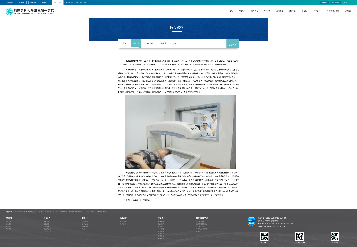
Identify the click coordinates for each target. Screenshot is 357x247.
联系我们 (199, 231)
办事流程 (47, 226)
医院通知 (85, 221)
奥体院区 (33, 2)
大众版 (59, 2)
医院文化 (9, 229)
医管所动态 (200, 226)
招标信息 (85, 224)
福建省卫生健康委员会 (46, 212)
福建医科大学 (101, 212)
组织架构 (9, 224)
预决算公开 (47, 229)
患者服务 (279, 11)
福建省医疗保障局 (61, 212)
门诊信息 (161, 229)
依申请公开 (47, 231)
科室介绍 (136, 43)
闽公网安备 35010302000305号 (275, 226)
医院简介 (9, 221)
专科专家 (267, 11)
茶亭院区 (10, 2)
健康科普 (292, 11)
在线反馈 (161, 238)
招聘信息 (348, 11)
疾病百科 (123, 224)
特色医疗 (176, 43)
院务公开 (305, 11)
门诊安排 (163, 43)
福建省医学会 (90, 212)
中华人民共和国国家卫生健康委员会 (26, 212)
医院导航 (161, 236)
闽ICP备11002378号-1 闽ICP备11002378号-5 (280, 224)
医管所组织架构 (201, 224)
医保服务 (161, 233)
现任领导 (9, 226)
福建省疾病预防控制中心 (77, 212)
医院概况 (242, 11)
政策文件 (47, 224)
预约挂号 (161, 221)
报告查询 (161, 226)
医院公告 (317, 11)
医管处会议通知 (201, 229)
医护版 (70, 2)
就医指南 (161, 224)
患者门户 (83, 2)
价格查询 (161, 231)
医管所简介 (200, 221)
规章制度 (47, 221)
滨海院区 (22, 2)
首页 (231, 11)
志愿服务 (85, 226)
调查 (83, 229)
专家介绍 (149, 43)
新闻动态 (254, 11)
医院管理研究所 (333, 11)
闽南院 (44, 2)
